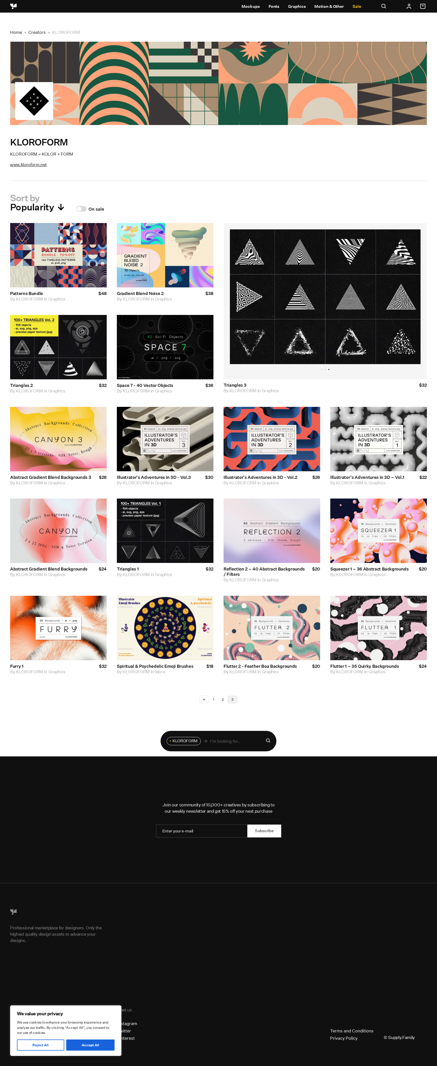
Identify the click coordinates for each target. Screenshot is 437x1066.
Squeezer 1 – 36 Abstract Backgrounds (369, 569)
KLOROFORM (29, 299)
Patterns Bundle (26, 293)
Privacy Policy (344, 1038)
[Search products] (268, 741)
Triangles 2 (21, 385)
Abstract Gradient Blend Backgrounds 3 (50, 477)
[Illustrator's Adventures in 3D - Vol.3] (165, 439)
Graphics (297, 6)
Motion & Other (329, 6)
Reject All (40, 1045)
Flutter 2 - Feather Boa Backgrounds (260, 666)
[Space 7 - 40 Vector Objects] (165, 347)
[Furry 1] (58, 628)
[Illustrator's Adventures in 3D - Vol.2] (272, 439)
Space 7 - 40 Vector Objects (145, 385)
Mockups (251, 6)
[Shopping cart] (423, 6)
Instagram (127, 1023)
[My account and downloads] (408, 6)
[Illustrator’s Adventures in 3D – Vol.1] (378, 439)
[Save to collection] (96, 233)
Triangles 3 (235, 385)
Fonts (274, 6)
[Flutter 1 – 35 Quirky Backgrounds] (378, 628)
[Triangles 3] (325, 296)
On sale (96, 209)
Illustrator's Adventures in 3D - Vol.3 (154, 477)
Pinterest (126, 1038)
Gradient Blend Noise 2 (140, 293)
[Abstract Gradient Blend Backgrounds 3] (58, 439)
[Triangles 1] (165, 531)
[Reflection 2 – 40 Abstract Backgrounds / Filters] (272, 531)
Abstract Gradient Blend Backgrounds (49, 569)
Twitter (124, 1030)
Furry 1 (17, 666)
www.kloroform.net (28, 164)
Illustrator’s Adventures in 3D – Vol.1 (367, 477)
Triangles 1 (128, 569)
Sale (357, 6)
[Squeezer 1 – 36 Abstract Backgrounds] (378, 531)
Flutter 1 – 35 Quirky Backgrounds (364, 666)
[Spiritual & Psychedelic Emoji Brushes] (165, 628)
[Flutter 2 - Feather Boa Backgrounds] (272, 628)
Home (16, 32)
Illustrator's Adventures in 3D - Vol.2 (260, 477)
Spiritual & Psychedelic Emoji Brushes (155, 666)
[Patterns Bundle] (58, 255)
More (160, 671)
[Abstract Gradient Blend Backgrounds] (58, 531)
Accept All (90, 1045)
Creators (37, 32)
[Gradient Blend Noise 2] (165, 255)
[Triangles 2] (58, 347)
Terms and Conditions (352, 1030)
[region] (65, 1030)
